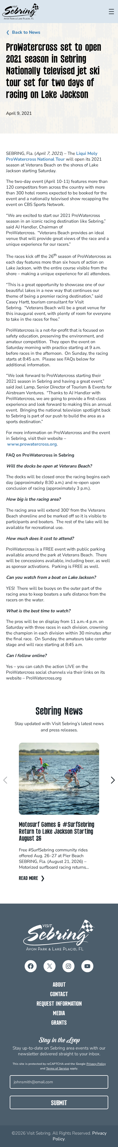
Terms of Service (57, 1069)
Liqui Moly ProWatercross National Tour (51, 156)
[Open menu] (111, 11)
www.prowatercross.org (32, 444)
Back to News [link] (26, 32)
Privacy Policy (96, 1064)
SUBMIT (59, 1103)
